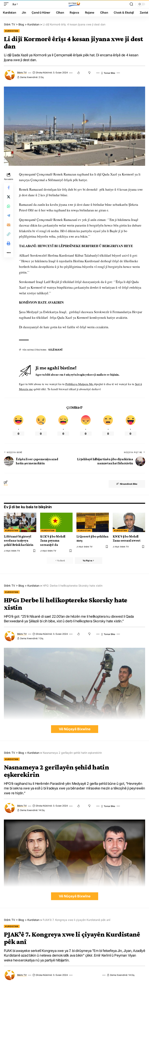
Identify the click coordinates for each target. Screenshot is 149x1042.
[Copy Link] (8, 234)
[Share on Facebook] (8, 187)
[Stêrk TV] (74, 4)
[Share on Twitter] (8, 196)
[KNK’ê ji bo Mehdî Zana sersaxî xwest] (129, 522)
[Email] (8, 224)
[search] (131, 4)
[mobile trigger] (7, 4)
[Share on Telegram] (8, 215)
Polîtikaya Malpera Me (79, 384)
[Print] (8, 243)
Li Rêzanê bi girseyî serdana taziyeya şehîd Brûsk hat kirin (18, 541)
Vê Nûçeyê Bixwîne (74, 729)
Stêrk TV (22, 72)
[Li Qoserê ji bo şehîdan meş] (92, 522)
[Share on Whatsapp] (8, 206)
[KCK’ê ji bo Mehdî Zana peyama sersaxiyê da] (56, 522)
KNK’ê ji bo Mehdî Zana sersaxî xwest (126, 538)
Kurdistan (11, 31)
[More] (8, 252)
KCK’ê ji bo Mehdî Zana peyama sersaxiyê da (52, 541)
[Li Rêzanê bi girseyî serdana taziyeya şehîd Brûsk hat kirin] (20, 522)
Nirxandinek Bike (128, 484)
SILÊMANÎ (55, 349)
